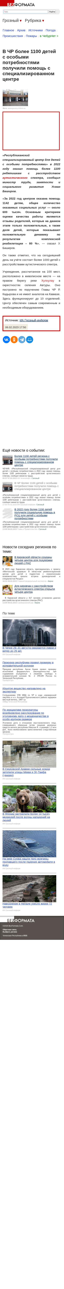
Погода (51, 30)
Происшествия (13, 36)
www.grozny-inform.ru (16, 108)
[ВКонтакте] (6, 339)
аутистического (15, 177)
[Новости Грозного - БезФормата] (18, 3)
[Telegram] (21, 339)
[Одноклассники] (14, 339)
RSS (25, 936)
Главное (8, 30)
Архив (21, 30)
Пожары (31, 36)
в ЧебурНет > (49, 36)
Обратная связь (10, 930)
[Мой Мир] (29, 339)
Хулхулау (47, 280)
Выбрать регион (10, 932)
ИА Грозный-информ (34, 320)
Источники (35, 30)
